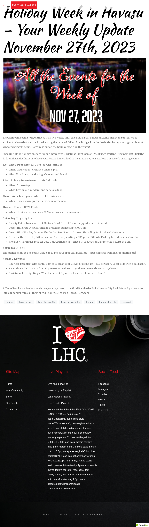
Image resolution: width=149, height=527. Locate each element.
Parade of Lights (107, 302)
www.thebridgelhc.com (16, 146)
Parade (89, 302)
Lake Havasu (25, 302)
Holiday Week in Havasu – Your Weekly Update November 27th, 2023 (72, 30)
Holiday (9, 302)
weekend (126, 302)
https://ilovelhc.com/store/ (18, 137)
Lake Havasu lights (70, 302)
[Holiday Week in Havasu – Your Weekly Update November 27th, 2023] (74, 95)
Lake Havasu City (46, 302)
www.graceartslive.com (39, 201)
